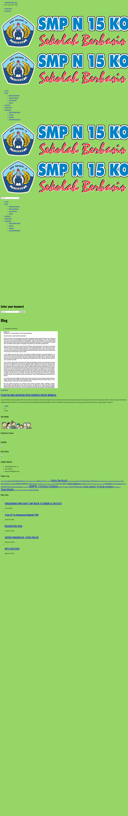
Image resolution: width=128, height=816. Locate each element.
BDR (24, 481)
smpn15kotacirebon (76, 487)
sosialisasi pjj (117, 487)
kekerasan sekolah (119, 481)
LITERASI (40, 484)
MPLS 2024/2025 (12, 548)
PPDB (8, 487)
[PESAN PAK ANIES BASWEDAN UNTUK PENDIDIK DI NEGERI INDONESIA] (29, 387)
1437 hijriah (4, 481)
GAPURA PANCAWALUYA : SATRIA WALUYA (22, 537)
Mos (61, 484)
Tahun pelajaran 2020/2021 (21, 490)
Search (22, 312)
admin (6, 406)
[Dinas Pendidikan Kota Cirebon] (1, 437)
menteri (56, 484)
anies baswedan (17, 481)
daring (34, 481)
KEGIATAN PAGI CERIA (13, 526)
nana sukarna (74, 483)
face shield (47, 481)
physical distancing (118, 484)
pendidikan (108, 484)
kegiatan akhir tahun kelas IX (107, 481)
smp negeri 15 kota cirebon (98, 486)
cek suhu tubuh (29, 481)
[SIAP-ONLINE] (16, 428)
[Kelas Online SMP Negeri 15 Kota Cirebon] (1, 456)
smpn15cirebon (64, 487)
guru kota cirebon (84, 481)
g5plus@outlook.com (11, 2)
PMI (2, 487)
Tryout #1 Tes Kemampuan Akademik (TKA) (22, 514)
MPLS (65, 484)
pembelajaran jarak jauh (98, 484)
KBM (98, 481)
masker (44, 484)
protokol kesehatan (17, 487)
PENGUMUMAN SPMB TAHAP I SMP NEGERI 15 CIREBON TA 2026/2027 (33, 503)
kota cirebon (21, 483)
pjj (125, 484)
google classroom (71, 481)
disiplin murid (40, 481)
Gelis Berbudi (59, 480)
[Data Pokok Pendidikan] (1, 447)
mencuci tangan (50, 484)
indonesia (94, 481)
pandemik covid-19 (86, 484)
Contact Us (8, 11)
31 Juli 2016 (4, 390)
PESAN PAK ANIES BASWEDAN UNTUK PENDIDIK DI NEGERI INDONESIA (28, 395)
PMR (5, 487)
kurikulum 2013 (32, 484)
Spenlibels (7, 489)
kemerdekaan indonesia (8, 484)
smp (27, 487)
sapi (25, 487)
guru (77, 481)
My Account (8, 8)
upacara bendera (33, 490)
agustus (9, 481)
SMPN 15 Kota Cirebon (43, 486)
